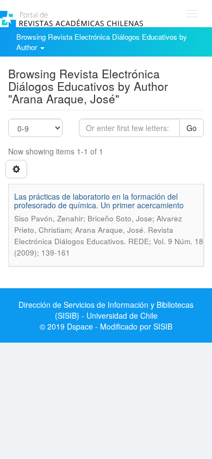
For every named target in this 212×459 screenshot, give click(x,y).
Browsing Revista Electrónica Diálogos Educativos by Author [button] (101, 42)
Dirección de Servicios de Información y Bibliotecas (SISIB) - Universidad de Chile (106, 310)
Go (191, 127)
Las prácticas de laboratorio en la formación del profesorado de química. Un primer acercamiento (99, 200)
